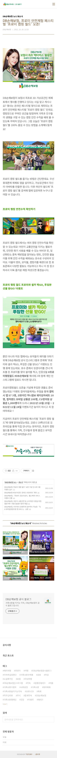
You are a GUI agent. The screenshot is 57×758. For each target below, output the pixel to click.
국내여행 (28, 678)
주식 (19, 695)
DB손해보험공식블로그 (42, 670)
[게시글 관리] (16, 471)
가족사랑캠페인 (10, 699)
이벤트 (31, 699)
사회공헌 (24, 687)
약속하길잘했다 (10, 674)
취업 (47, 674)
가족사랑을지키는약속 (13, 691)
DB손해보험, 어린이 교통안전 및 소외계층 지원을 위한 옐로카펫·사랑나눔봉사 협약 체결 (22, 502)
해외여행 (7, 670)
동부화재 (46, 687)
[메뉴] (53, 4)
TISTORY (29, 754)
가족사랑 (35, 687)
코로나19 (30, 691)
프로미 (18, 670)
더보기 (5, 704)
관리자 (37, 754)
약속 (29, 683)
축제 (39, 691)
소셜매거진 (8, 678)
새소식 (20, 482)
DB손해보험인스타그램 (13, 683)
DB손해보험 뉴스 (10, 482)
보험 (19, 678)
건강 (22, 699)
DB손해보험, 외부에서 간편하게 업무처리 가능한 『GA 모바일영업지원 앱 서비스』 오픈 (22, 507)
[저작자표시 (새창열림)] (33, 471)
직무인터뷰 (8, 695)
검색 (51, 719)
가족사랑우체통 (27, 674)
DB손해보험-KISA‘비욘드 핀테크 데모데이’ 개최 (20, 492)
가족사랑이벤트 (10, 687)
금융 (39, 674)
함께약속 (28, 695)
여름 (51, 683)
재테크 (40, 699)
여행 (26, 670)
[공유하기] (13, 471)
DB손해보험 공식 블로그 (18, 599)
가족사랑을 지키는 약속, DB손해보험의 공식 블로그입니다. (23, 604)
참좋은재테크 (40, 683)
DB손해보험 (41, 695)
